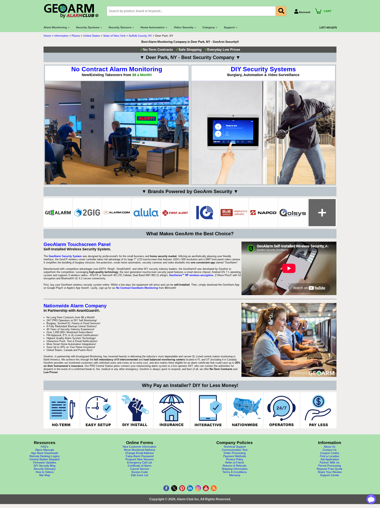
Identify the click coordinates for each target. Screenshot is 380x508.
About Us (329, 446)
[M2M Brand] (234, 212)
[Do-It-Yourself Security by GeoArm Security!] (135, 410)
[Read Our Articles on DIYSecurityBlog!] (214, 488)
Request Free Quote (329, 468)
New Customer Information (139, 446)
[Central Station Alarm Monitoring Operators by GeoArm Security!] (282, 410)
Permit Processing (329, 465)
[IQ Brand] (204, 212)
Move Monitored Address (139, 449)
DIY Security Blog (44, 465)
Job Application (329, 459)
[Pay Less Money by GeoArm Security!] (318, 410)
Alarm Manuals (44, 449)
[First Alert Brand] (175, 212)
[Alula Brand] (146, 212)
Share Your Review (330, 472)
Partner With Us (329, 462)
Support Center (329, 475)
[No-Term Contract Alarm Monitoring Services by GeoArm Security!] (62, 410)
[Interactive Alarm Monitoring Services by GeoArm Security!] (208, 410)
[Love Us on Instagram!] (198, 488)
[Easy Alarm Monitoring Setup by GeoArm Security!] (98, 410)
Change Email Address (139, 453)
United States (91, 35)
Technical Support (234, 446)
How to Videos (45, 472)
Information (61, 35)
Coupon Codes (329, 453)
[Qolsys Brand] (292, 212)
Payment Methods (234, 456)
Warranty (234, 475)
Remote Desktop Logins (44, 456)
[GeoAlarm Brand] (57, 212)
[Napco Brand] (263, 212)
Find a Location (329, 456)
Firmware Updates (44, 462)
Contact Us (329, 449)
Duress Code (139, 472)
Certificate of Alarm (139, 465)
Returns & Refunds (234, 465)
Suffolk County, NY (140, 35)
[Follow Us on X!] (174, 488)
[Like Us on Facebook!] (166, 488)
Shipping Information (235, 468)
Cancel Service (139, 468)
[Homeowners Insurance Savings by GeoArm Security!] (172, 410)
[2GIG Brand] (87, 212)
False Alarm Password (140, 456)
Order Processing (235, 453)
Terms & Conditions (234, 472)
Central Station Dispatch (44, 459)
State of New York (114, 35)
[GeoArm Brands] (322, 212)
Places (76, 35)
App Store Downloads (44, 453)
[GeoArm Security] (73, 11)
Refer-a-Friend (234, 462)
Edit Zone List (139, 475)
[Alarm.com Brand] (116, 212)
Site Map (44, 475)
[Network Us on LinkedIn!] (190, 488)
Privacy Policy (234, 459)
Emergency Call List (139, 462)
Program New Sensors (139, 459)
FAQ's (44, 446)
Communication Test (234, 449)
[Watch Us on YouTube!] (206, 488)
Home (47, 35)
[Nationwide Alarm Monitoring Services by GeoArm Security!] (245, 410)
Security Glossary (45, 468)
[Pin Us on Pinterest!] (182, 488)
